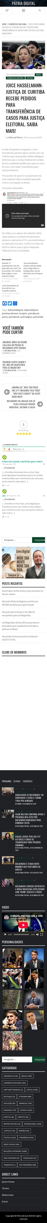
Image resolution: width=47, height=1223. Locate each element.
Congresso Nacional (15, 78)
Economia (25, 1096)
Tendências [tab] (27, 781)
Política (18, 789)
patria (5, 316)
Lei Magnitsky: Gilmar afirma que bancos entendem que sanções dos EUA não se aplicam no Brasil (20, 626)
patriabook (14, 316)
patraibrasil (33, 313)
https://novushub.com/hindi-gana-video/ (22, 461)
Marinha (24, 1131)
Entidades (10, 1110)
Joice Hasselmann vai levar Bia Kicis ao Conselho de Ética (10, 288)
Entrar (5, 1201)
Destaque (9, 1096)
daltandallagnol (15, 309)
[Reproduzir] (5, 934)
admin (19, 804)
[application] (23, 925)
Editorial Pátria (15, 137)
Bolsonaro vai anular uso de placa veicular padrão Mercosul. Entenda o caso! (21, 404)
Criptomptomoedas (13, 1090)
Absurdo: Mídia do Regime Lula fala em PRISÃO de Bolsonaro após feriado (15, 345)
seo (4, 495)
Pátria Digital (23, 3)
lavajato (23, 313)
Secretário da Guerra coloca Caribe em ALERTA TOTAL (20, 638)
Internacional (28, 880)
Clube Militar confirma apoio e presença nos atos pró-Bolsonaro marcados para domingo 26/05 (30, 818)
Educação (9, 1103)
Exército (23, 1117)
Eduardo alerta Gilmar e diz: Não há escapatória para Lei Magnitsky (14, 364)
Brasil (38, 75)
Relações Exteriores (15, 1151)
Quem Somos (8, 1181)
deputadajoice (31, 309)
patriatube (38, 316)
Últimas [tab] (16, 781)
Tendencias (9, 1165)
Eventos (9, 1117)
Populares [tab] (6, 781)
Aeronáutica (11, 1076)
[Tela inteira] (41, 934)
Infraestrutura (12, 1124)
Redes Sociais (21, 861)
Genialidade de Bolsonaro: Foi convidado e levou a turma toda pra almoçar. (29, 797)
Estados (26, 1110)
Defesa (17, 811)
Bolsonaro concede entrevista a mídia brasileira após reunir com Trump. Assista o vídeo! (30, 889)
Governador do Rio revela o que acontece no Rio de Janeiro (22, 592)
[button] (23, 563)
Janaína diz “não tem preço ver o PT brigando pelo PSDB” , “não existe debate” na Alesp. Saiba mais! (26, 392)
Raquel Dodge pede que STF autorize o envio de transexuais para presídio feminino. (28, 841)
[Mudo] (37, 934)
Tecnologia (29, 1158)
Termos (5, 1188)
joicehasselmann (10, 313)
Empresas (25, 1103)
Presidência (28, 789)
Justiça (30, 78)
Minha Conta (7, 1195)
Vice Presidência (27, 1165)
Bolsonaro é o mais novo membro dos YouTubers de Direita (27, 866)
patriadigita (26, 316)
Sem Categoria (21, 792)
